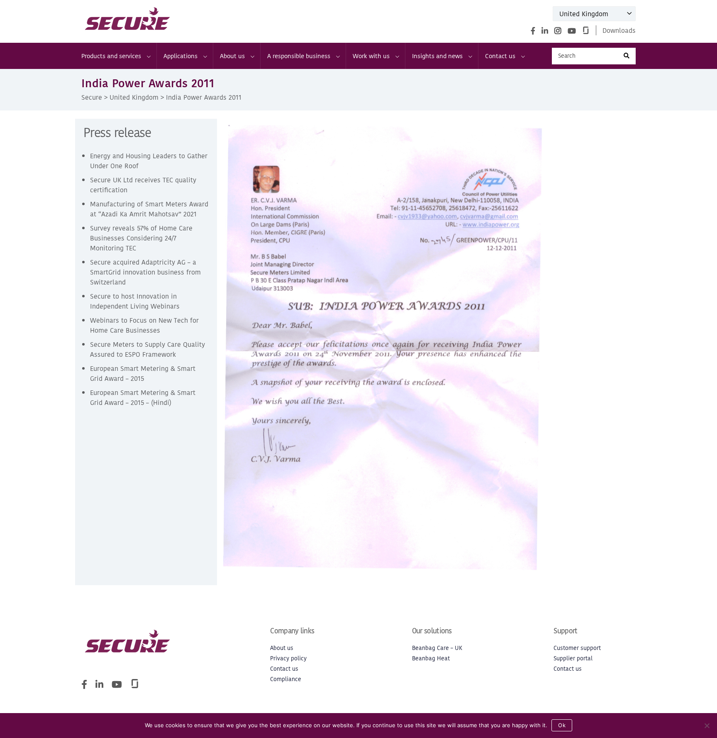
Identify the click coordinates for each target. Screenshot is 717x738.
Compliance (285, 679)
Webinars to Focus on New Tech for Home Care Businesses (144, 325)
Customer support (577, 648)
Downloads (619, 30)
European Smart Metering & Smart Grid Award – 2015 (142, 373)
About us (232, 56)
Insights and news (437, 56)
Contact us (500, 56)
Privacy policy (288, 658)
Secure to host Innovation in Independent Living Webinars (135, 301)
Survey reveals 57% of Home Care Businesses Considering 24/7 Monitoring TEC (141, 238)
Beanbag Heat (431, 658)
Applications (180, 56)
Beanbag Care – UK (437, 648)
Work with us (371, 56)
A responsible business (298, 56)
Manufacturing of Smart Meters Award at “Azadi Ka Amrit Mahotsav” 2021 (149, 209)
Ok (562, 725)
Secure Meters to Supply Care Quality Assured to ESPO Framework (147, 349)
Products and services (111, 56)
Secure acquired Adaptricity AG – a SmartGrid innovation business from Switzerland (145, 272)
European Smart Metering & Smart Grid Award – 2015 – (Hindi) (142, 397)
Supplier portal (573, 658)
